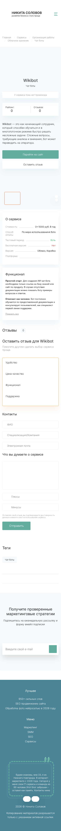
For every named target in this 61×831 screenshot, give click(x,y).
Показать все (12, 314)
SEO (30, 736)
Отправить (16, 525)
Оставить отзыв (33, 164)
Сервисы (21, 37)
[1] (7, 367)
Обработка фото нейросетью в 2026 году (30, 708)
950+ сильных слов (30, 698)
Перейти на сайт (33, 154)
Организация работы (43, 37)
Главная (6, 37)
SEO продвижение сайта (30, 703)
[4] (23, 367)
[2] (13, 367)
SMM (30, 732)
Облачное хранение (18, 40)
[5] (29, 367)
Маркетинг (30, 727)
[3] (18, 367)
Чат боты (39, 40)
